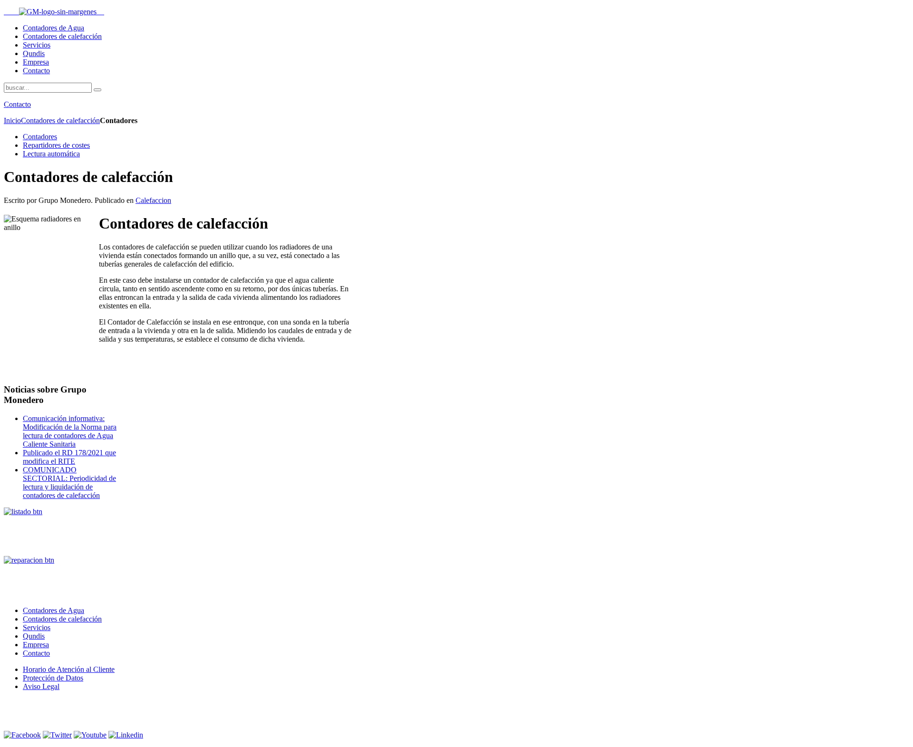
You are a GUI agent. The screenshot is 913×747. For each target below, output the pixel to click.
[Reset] (97, 89)
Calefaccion (153, 200)
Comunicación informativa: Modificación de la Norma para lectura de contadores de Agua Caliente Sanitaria (70, 431)
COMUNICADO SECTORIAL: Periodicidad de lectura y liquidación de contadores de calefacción (69, 482)
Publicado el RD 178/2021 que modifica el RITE (69, 457)
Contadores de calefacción (60, 120)
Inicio (12, 120)
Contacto (17, 104)
